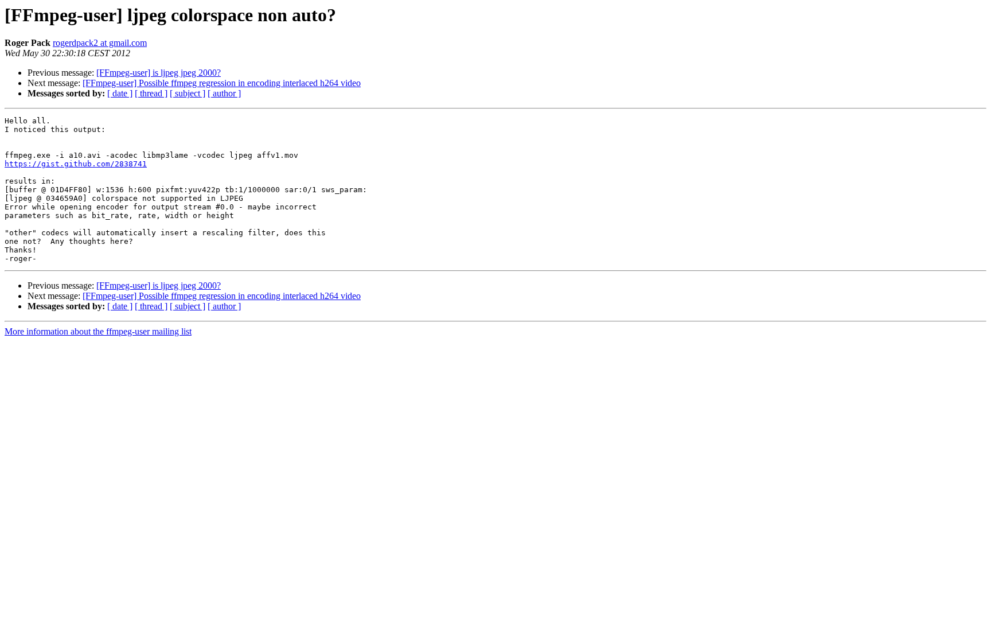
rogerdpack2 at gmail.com (100, 43)
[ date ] (119, 93)
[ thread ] (151, 93)
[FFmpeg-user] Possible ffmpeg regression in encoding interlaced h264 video (222, 83)
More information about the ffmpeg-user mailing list (98, 331)
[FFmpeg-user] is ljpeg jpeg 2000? (158, 72)
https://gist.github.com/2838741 (76, 164)
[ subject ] (187, 93)
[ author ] (224, 93)
